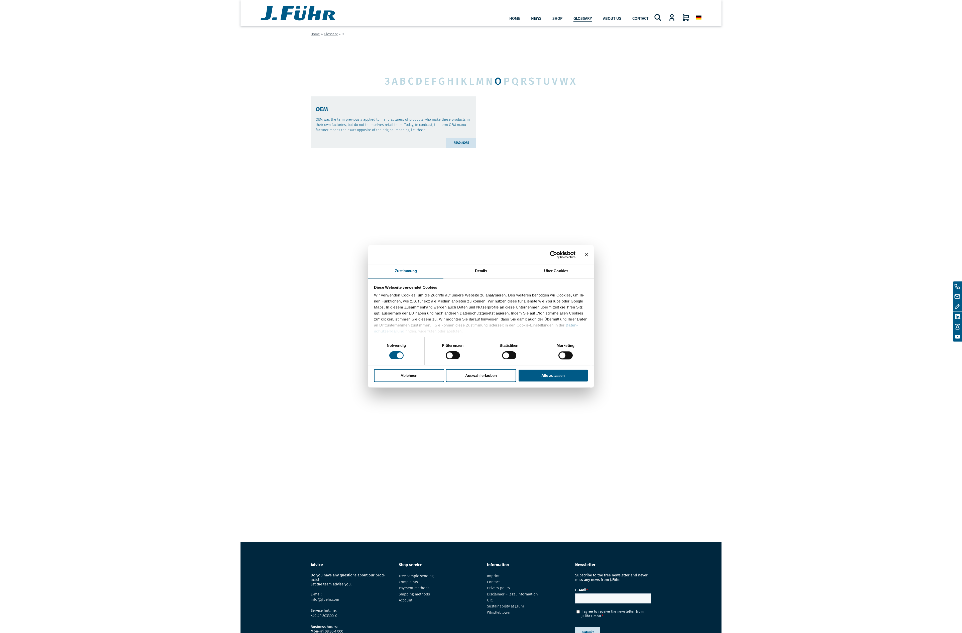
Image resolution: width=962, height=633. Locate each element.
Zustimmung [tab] (406, 271)
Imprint (493, 576)
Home (514, 18)
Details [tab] (481, 271)
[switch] (453, 356)
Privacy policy (498, 588)
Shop (557, 18)
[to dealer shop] (672, 18)
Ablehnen (409, 375)
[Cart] (686, 18)
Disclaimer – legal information (512, 594)
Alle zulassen (553, 375)
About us (612, 18)
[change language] (698, 18)
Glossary (582, 18)
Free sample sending (416, 576)
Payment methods (414, 588)
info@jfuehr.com (325, 599)
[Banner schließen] (586, 254)
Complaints (408, 582)
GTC (490, 600)
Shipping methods (414, 594)
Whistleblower (499, 612)
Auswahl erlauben (481, 375)
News (536, 18)
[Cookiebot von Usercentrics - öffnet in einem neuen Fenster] (553, 254)
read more (461, 142)
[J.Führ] (298, 14)
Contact (640, 18)
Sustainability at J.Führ (505, 606)
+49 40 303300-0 (324, 615)
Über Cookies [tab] (556, 271)
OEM (322, 109)
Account (405, 600)
